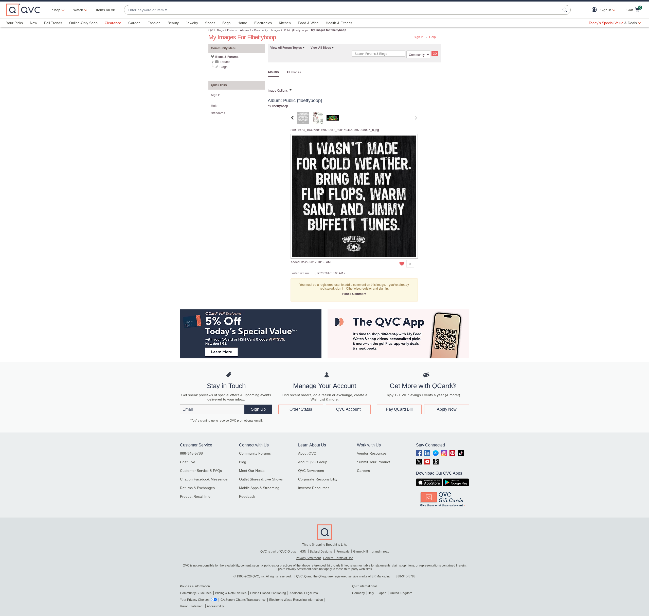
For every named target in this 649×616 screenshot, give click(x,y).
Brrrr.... (307, 273)
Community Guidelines (195, 593)
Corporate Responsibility (317, 479)
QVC (211, 30)
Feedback (247, 496)
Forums (225, 61)
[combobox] (342, 10)
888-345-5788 (191, 453)
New (33, 23)
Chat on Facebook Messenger (204, 479)
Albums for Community (254, 30)
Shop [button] (56, 10)
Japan (382, 593)
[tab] (303, 117)
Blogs (223, 66)
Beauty (173, 23)
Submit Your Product (373, 462)
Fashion (154, 23)
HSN (303, 551)
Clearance (113, 23)
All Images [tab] (293, 72)
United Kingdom (401, 593)
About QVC (307, 453)
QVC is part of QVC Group (278, 551)
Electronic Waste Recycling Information (296, 600)
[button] (595, 10)
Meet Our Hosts (251, 471)
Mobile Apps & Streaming (259, 488)
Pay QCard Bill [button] (399, 409)
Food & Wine (308, 23)
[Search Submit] (565, 9)
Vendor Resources (372, 453)
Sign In (418, 37)
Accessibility (215, 606)
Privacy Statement (308, 558)
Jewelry (192, 23)
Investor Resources (313, 488)
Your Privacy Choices (194, 600)
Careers (363, 471)
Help (432, 37)
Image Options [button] (278, 90)
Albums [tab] (273, 72)
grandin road (380, 551)
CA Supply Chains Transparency (243, 600)
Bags (226, 23)
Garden (134, 23)
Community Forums (255, 453)
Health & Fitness (339, 23)
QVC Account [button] (348, 409)
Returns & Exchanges (197, 488)
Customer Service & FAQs (201, 471)
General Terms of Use (338, 558)
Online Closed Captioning (268, 593)
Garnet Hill (360, 551)
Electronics (263, 23)
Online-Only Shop (83, 23)
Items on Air (105, 10)
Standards (218, 113)
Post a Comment (354, 293)
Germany (358, 593)
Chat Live (187, 462)
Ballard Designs (321, 551)
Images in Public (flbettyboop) (289, 30)
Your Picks (14, 23)
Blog (242, 462)
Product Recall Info (195, 496)
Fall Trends (53, 23)
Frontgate (343, 551)
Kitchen (285, 23)
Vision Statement (191, 606)
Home (242, 23)
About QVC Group (312, 462)
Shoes (210, 23)
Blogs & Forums (227, 30)
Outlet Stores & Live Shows (261, 479)
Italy (371, 593)
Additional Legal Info (304, 593)
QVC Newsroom (311, 471)
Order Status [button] (301, 409)
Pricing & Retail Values (230, 593)
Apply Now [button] (447, 409)
